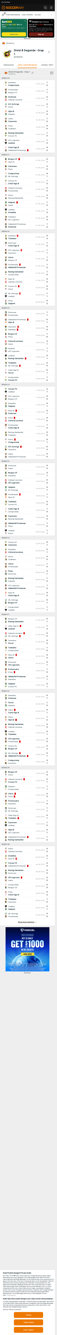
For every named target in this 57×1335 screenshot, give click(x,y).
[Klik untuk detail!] (27, 83)
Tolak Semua (28, 1322)
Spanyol (10, 43)
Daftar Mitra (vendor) (12, 1309)
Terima (28, 1315)
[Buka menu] (51, 7)
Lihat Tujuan (28, 1330)
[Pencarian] (45, 7)
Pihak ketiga (11, 1295)
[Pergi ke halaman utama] (15, 7)
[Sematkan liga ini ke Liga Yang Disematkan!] (48, 52)
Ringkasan (9, 65)
